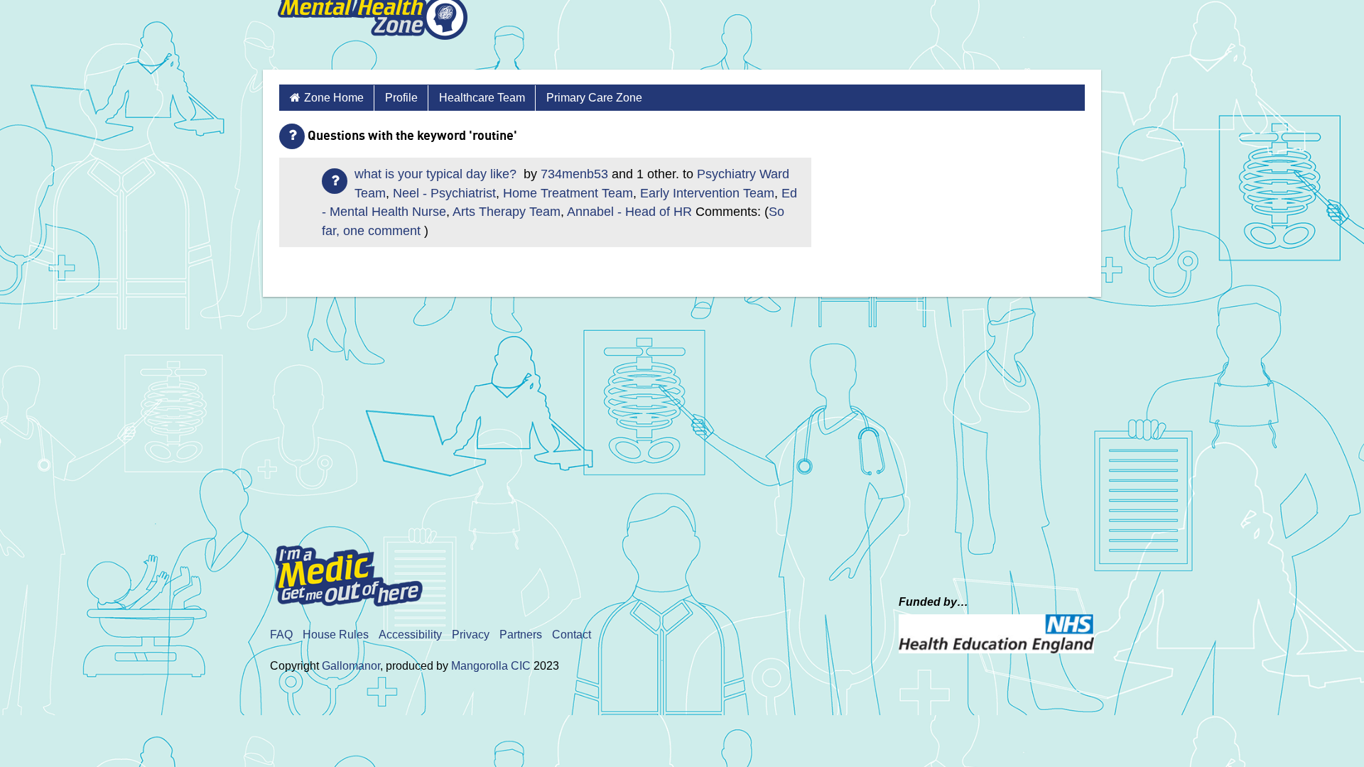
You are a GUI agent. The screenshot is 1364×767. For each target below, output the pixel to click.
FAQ (281, 635)
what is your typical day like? (437, 174)
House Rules (336, 635)
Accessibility (410, 635)
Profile (401, 98)
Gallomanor (351, 666)
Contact (571, 635)
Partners (520, 635)
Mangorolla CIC (491, 666)
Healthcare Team (482, 98)
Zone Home (334, 98)
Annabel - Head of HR (629, 212)
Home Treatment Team (568, 193)
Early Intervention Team (707, 193)
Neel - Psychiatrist (444, 193)
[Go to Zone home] (373, 35)
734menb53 (574, 174)
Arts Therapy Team (507, 212)
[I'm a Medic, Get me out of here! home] (359, 571)
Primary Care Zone (594, 98)
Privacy (470, 635)
